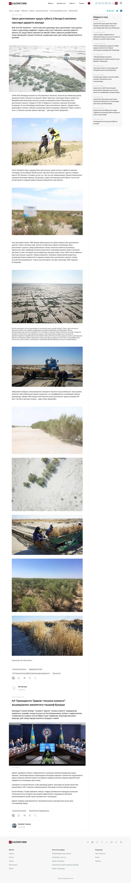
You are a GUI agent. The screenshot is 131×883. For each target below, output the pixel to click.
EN (106, 3)
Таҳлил (81, 3)
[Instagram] (13, 678)
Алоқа (97, 857)
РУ (103, 3)
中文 (109, 3)
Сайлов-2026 (73, 11)
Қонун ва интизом (42, 11)
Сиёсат (11, 857)
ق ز (113, 3)
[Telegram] (24, 678)
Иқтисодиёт (13, 865)
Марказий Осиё (35, 669)
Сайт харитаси (100, 853)
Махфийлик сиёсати (59, 857)
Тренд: (11, 11)
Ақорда (17, 11)
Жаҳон (11, 868)
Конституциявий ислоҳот (58, 11)
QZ (100, 3)
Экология (56, 673)
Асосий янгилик (19, 669)
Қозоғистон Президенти (39, 811)
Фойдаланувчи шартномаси (61, 853)
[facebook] (102, 842)
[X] (35, 678)
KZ (97, 3)
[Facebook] (29, 678)
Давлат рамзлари (58, 861)
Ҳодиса (31, 11)
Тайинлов (24, 11)
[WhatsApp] (18, 678)
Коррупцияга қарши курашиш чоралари (65, 865)
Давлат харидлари (58, 868)
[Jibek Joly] (111, 11)
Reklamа (98, 861)
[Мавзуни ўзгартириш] (90, 3)
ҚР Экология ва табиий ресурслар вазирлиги (31, 673)
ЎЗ (116, 3)
